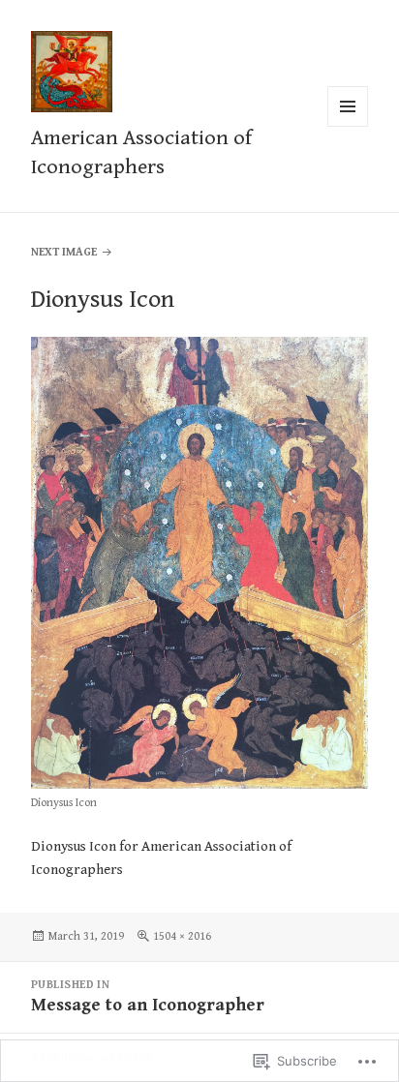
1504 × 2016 (182, 936)
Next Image (64, 252)
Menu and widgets (348, 126)
